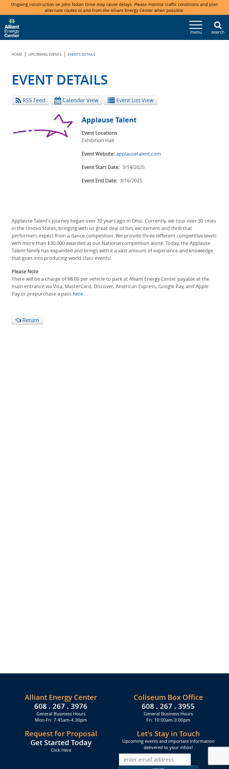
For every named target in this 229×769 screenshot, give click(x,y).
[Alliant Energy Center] (11, 26)
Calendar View (79, 100)
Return (30, 320)
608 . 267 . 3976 (60, 706)
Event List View (134, 100)
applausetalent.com (138, 153)
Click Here (61, 750)
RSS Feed (33, 100)
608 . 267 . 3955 (168, 706)
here (78, 293)
